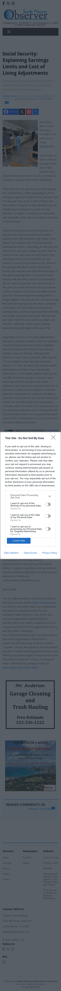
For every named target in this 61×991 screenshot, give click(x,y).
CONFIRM (19, 541)
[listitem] (30, 496)
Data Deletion (11, 552)
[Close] (54, 438)
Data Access (30, 552)
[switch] (48, 504)
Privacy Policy (49, 552)
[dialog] (30, 495)
